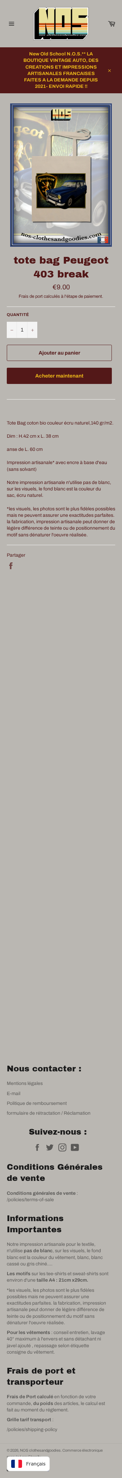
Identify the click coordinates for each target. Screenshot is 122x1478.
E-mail (13, 1093)
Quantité (18, 314)
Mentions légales (25, 1083)
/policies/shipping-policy (32, 1429)
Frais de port (31, 296)
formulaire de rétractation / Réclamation (48, 1113)
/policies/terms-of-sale (30, 1199)
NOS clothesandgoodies (40, 1450)
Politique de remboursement (37, 1103)
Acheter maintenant (59, 376)
